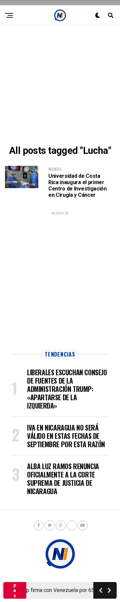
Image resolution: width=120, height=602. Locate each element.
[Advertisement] (60, 85)
